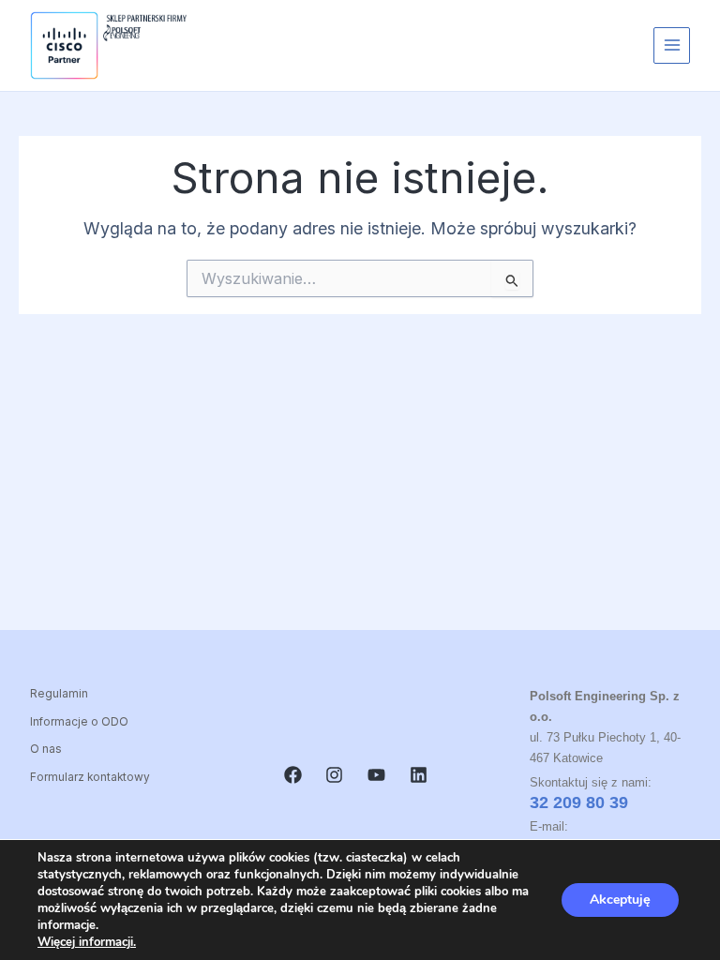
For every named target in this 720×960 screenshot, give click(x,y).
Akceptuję (620, 899)
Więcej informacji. (87, 942)
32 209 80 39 (579, 802)
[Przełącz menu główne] (671, 45)
